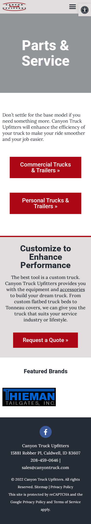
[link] (84, 10)
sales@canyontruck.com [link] (45, 467)
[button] (72, 6)
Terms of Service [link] (67, 502)
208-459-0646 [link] (44, 460)
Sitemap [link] (41, 487)
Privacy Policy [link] (61, 487)
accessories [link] (72, 289)
